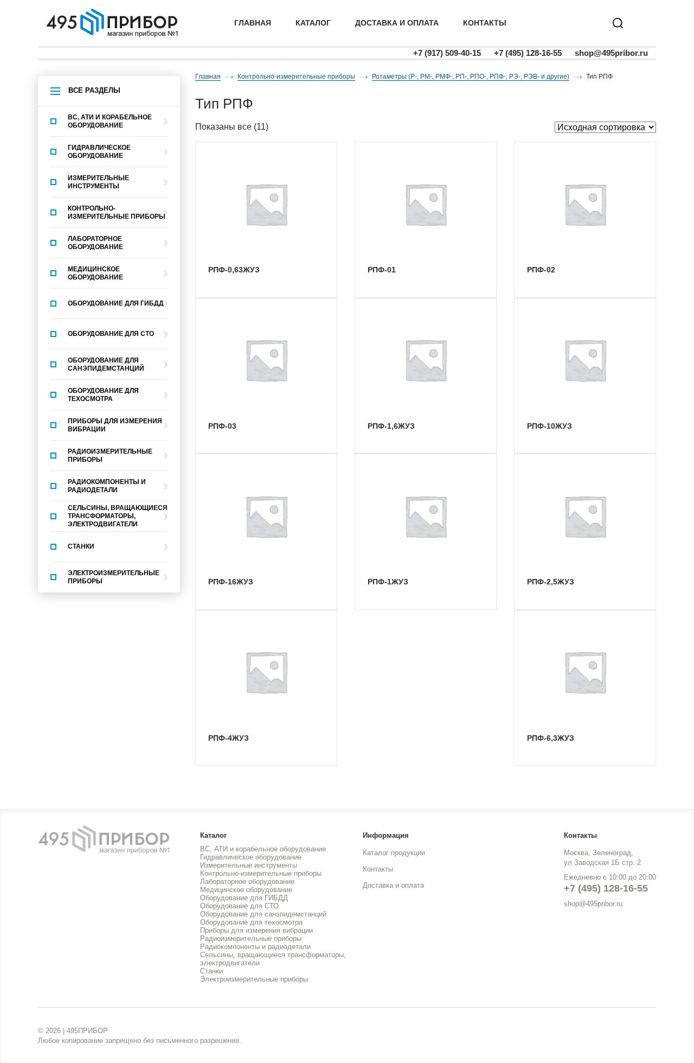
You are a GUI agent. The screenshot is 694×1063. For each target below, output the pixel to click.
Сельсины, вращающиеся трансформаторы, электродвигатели (118, 516)
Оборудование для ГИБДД (116, 303)
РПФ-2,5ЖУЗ (550, 581)
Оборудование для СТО (111, 334)
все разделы (94, 90)
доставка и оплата (397, 22)
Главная (252, 22)
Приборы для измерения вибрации (115, 425)
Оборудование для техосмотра (103, 395)
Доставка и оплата (393, 885)
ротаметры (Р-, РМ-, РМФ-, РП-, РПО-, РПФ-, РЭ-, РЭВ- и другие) (470, 76)
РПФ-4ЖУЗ (228, 738)
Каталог (313, 22)
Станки (81, 546)
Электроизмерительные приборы (113, 577)
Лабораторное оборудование (95, 243)
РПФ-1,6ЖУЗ (391, 426)
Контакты (484, 22)
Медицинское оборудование (95, 273)
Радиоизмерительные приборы (110, 455)
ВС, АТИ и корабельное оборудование (110, 121)
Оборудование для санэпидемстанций (106, 364)
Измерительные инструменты (98, 182)
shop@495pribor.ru (611, 53)
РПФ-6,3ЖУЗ (550, 738)
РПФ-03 (222, 426)
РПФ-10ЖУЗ (549, 426)
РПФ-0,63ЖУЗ (234, 269)
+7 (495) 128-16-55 (528, 53)
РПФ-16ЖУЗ (230, 581)
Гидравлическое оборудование (99, 152)
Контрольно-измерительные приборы (116, 212)
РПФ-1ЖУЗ (388, 581)
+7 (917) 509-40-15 (447, 53)
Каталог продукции (394, 853)
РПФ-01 (382, 269)
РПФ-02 (541, 269)
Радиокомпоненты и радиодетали (107, 486)
